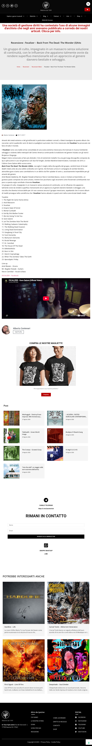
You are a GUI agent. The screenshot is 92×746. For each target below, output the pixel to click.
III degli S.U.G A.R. (72, 450)
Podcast (56, 16)
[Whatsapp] (16, 5)
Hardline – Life (10, 627)
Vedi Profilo (18, 332)
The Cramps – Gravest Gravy (31, 450)
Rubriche (32, 16)
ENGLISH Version (47, 20)
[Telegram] (11, 5)
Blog (44, 16)
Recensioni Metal (37, 67)
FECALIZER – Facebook (10, 275)
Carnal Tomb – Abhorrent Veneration (63, 627)
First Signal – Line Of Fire (13, 684)
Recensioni (26, 67)
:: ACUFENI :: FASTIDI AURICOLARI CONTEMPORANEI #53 (76, 417)
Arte (67, 16)
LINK (46, 554)
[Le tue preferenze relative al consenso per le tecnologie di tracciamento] (89, 743)
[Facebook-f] (3, 5)
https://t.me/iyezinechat (46, 508)
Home (18, 67)
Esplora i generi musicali (14, 16)
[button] (88, 4)
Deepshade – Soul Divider (59, 684)
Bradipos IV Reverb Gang (74, 432)
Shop (78, 16)
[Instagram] (7, 5)
